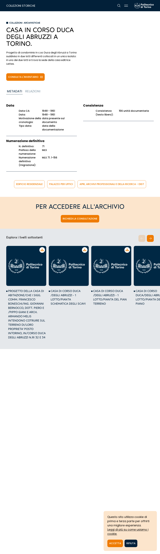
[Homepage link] (144, 5)
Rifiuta (130, 543)
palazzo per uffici (61, 184)
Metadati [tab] (14, 91)
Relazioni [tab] (32, 91)
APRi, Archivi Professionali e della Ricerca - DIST (112, 184)
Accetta (115, 543)
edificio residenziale (29, 184)
